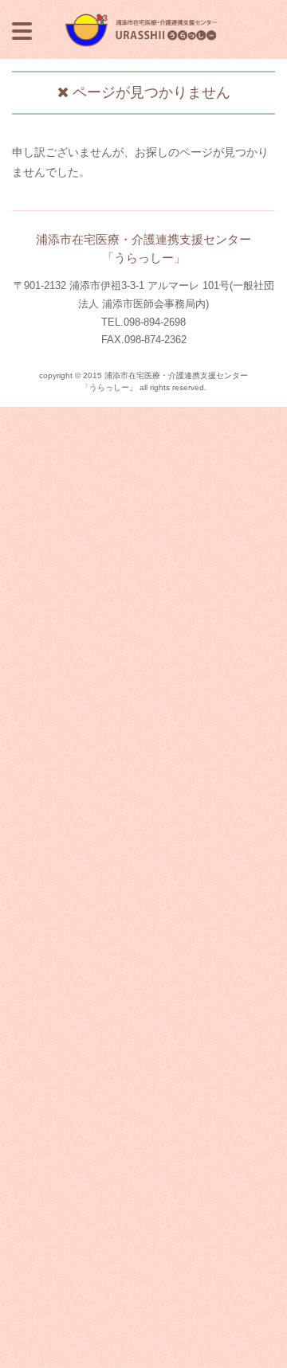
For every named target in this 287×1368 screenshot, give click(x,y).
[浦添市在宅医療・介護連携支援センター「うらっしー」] (143, 17)
